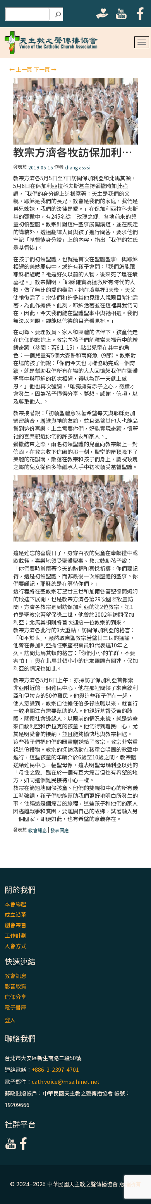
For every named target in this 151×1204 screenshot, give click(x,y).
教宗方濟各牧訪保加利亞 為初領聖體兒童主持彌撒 (75, 152)
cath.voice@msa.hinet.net (66, 1081)
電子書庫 (15, 1007)
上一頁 (20, 69)
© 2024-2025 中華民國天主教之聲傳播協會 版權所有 (75, 1184)
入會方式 (15, 946)
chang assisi (77, 167)
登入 (10, 1020)
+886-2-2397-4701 (55, 1070)
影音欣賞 (15, 986)
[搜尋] (58, 14)
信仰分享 (15, 996)
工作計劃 (15, 935)
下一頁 (45, 69)
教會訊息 (37, 830)
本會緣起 (15, 904)
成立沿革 (15, 914)
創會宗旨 (15, 925)
